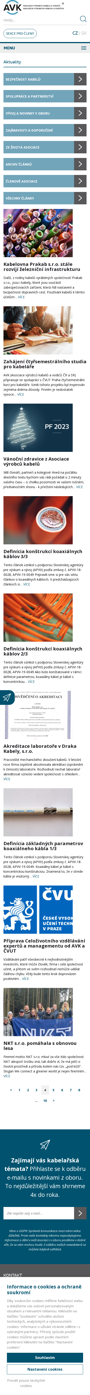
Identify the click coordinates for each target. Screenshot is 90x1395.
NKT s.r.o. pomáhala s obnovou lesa (40, 1045)
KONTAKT (12, 1275)
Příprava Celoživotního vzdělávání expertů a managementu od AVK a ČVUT (44, 946)
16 (45, 1100)
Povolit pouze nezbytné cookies (26, 1383)
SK (84, 33)
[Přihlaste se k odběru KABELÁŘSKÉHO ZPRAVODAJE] (7, 697)
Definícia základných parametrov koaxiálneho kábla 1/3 (43, 846)
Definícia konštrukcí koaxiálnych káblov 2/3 (42, 651)
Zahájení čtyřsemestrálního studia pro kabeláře (45, 364)
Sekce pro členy (20, 34)
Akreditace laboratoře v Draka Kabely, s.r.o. (40, 748)
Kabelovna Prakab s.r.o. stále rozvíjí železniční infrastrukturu (41, 266)
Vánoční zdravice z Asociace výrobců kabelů (36, 461)
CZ (75, 33)
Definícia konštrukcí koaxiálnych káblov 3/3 (42, 554)
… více (20, 297)
